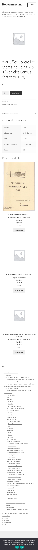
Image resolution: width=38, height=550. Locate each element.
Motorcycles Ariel (13, 455)
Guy (9, 426)
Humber (10, 430)
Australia (8, 375)
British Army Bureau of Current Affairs (17, 377)
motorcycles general (14, 461)
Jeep (9, 433)
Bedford (10, 402)
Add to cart (16, 93)
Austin (10, 399)
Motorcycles (7, 522)
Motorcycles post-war (14, 472)
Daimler (10, 415)
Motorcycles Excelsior (14, 459)
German (6, 518)
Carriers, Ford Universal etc (16, 408)
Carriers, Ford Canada (14, 406)
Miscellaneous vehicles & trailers (18, 444)
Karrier (10, 435)
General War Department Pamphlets (17, 509)
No (22, 547)
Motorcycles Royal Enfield (16, 475)
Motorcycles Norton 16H (15, 470)
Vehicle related (6, 14)
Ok (17, 547)
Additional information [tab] (10, 114)
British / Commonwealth (16, 12)
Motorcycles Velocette (15, 479)
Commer (10, 413)
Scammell (11, 488)
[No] (36, 544)
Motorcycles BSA (13, 457)
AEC (9, 397)
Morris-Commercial (14, 448)
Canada (8, 505)
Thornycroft (11, 492)
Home (6, 12)
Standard (11, 490)
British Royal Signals (12, 388)
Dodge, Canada (12, 417)
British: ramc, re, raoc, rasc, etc (15, 503)
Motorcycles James (14, 464)
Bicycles (10, 404)
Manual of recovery (14, 441)
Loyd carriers (12, 439)
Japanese (6, 520)
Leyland (10, 437)
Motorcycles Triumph (14, 477)
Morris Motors (12, 446)
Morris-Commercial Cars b (16, 452)
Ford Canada (12, 419)
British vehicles (29, 12)
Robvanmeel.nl (12, 4)
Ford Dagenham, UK (14, 421)
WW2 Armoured (12, 499)
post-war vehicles (13, 481)
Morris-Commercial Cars (15, 450)
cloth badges (10, 507)
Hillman (10, 428)
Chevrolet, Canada (13, 410)
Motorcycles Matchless (15, 466)
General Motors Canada (15, 424)
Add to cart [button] (19, 230)
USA (5, 525)
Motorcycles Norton (14, 468)
